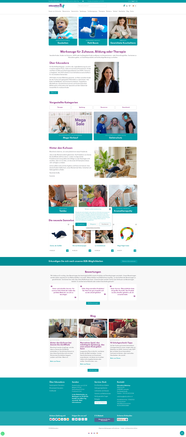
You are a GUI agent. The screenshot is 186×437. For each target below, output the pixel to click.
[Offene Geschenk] (124, 11)
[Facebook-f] (131, 1)
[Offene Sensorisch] (78, 11)
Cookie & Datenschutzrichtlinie (93, 227)
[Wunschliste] (129, 6)
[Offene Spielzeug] (85, 11)
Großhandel (52, 391)
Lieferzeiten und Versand (101, 391)
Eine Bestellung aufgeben (101, 385)
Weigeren (93, 224)
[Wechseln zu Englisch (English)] (91, 433)
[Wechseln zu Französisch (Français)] (94, 433)
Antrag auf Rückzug (100, 402)
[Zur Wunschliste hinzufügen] (68, 224)
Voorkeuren (105, 224)
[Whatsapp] (129, 1)
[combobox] (92, 6)
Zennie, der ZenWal (56, 245)
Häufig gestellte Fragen (101, 396)
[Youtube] (133, 1)
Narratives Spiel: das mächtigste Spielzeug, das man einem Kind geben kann (92, 346)
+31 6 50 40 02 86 (128, 393)
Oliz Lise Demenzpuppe (79, 245)
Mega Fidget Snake (123, 245)
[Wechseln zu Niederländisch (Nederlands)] (88, 433)
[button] (110, 209)
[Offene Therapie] (104, 11)
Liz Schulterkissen (100, 245)
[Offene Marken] (111, 11)
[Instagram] (136, 1)
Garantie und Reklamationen (102, 393)
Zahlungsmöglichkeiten (100, 388)
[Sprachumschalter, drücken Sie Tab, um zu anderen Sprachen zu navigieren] (134, 6)
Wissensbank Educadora (56, 388)
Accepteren (81, 224)
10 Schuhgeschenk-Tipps (121, 343)
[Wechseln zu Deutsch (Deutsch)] (97, 433)
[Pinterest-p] (134, 1)
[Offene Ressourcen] (69, 11)
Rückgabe (97, 399)
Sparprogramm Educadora (56, 385)
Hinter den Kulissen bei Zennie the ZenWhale (60, 344)
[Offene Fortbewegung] (96, 11)
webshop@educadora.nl (125, 396)
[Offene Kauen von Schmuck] (60, 11)
